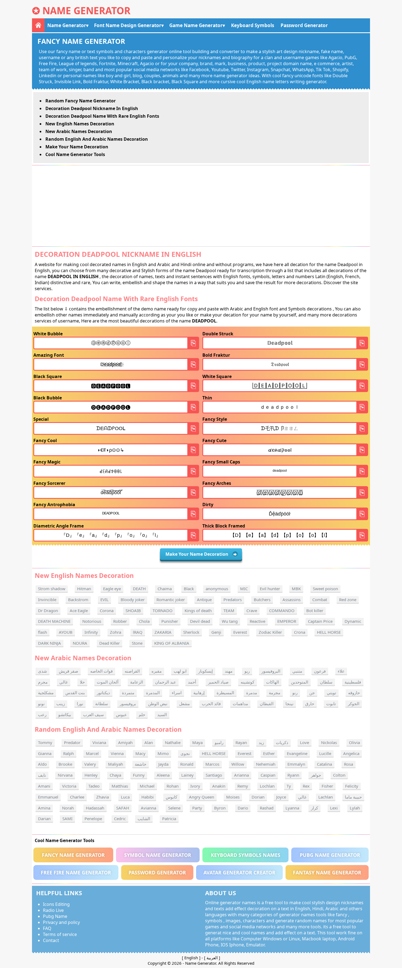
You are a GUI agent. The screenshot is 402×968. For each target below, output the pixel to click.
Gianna (44, 753)
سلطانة (101, 703)
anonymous (217, 588)
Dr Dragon (48, 610)
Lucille (325, 753)
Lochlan (267, 786)
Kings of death (198, 610)
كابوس (171, 797)
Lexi (334, 808)
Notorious (91, 621)
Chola (144, 621)
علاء (341, 671)
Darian (44, 818)
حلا (82, 682)
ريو (247, 671)
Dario (243, 808)
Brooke (65, 764)
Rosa (348, 764)
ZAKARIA (163, 632)
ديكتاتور (103, 692)
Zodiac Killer (270, 632)
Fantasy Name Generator (327, 872)
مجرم (43, 682)
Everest (240, 632)
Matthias (120, 786)
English (191, 957)
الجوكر (353, 703)
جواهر (316, 775)
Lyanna (292, 808)
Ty (289, 786)
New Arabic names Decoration (78, 131)
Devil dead (200, 621)
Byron (220, 808)
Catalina (324, 764)
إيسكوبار (205, 671)
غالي (63, 682)
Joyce (281, 797)
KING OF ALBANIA (171, 643)
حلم (142, 714)
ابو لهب (180, 671)
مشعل (184, 703)
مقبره (157, 671)
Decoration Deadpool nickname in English (91, 108)
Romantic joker (170, 599)
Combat (319, 599)
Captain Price (320, 621)
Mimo (163, 753)
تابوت (331, 703)
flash (42, 632)
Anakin (218, 786)
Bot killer (314, 610)
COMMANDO (282, 610)
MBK (296, 588)
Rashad (266, 808)
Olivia (354, 742)
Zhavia (102, 797)
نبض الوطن (157, 703)
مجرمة (274, 692)
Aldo (42, 764)
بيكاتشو (64, 714)
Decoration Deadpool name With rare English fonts (102, 116)
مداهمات (240, 703)
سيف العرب (93, 714)
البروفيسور (270, 671)
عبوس (121, 714)
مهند (228, 671)
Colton (339, 775)
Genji (216, 632)
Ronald (186, 764)
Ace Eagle (79, 610)
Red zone (347, 599)
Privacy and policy (61, 922)
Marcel (92, 753)
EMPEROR (286, 621)
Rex (306, 786)
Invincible (47, 599)
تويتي (331, 692)
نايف (42, 775)
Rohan (173, 786)
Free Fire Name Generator (76, 872)
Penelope (93, 818)
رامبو (219, 742)
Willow (237, 764)
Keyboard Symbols (252, 25)
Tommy (45, 742)
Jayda (163, 764)
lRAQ (137, 632)
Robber (120, 621)
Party (197, 808)
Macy (140, 753)
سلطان (326, 682)
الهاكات (272, 682)
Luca (125, 797)
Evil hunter (270, 588)
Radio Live (53, 910)
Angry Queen (201, 797)
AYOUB (65, 632)
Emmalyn (296, 764)
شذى (42, 671)
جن (312, 692)
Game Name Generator (196, 25)
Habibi (147, 797)
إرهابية (199, 692)
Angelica (351, 753)
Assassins (291, 599)
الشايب (144, 818)
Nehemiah (265, 764)
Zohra (115, 632)
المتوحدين (299, 682)
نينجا (289, 703)
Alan (148, 742)
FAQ (47, 928)
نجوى (185, 753)
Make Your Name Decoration (76, 147)
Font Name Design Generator (127, 25)
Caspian (268, 775)
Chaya (115, 775)
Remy (242, 786)
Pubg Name (55, 916)
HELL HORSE (329, 632)
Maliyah (115, 764)
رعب (42, 714)
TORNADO (163, 610)
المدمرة (153, 692)
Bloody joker (133, 599)
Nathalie (172, 742)
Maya (197, 742)
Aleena (163, 775)
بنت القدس (75, 692)
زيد (261, 742)
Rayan (241, 742)
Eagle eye (112, 588)
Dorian (258, 797)
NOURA (80, 643)
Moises (233, 797)
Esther (269, 753)
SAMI (67, 818)
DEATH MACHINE (54, 621)
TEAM (228, 610)
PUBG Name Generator (330, 855)
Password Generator (304, 25)
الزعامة (136, 682)
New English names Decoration (79, 124)
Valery (90, 764)
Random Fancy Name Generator (80, 101)
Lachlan (325, 797)
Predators (232, 599)
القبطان (266, 703)
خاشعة (140, 764)
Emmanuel (48, 797)
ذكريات (282, 742)
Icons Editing (56, 904)
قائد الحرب (211, 703)
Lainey (187, 775)
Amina (44, 808)
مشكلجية (46, 692)
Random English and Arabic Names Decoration (96, 139)
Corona (106, 610)
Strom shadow (51, 588)
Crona (299, 632)
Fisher (327, 786)
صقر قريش (68, 671)
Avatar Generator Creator (239, 872)
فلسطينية (353, 682)
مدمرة (251, 692)
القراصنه (132, 671)
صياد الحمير (218, 682)
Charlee (77, 797)
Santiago (214, 775)
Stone (137, 643)
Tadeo (94, 786)
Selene (174, 808)
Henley (91, 775)
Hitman (84, 588)
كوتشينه (247, 682)
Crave (251, 610)
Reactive (257, 621)
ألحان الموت (107, 682)
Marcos (212, 764)
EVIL (104, 599)
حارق (309, 703)
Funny (139, 775)
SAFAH (122, 808)
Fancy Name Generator (73, 855)
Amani (44, 786)
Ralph (68, 753)
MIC (244, 588)
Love (304, 742)
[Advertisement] (201, 206)
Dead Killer (109, 643)
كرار (314, 808)
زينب (60, 703)
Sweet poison (325, 588)
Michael (147, 786)
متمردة (128, 692)
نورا (80, 703)
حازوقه (354, 692)
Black (189, 588)
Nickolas (329, 742)
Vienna (117, 753)
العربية (212, 957)
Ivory (195, 786)
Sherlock (191, 632)
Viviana (99, 742)
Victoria (69, 786)
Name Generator (86, 10)
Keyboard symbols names (245, 855)
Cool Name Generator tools (75, 154)
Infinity (91, 632)
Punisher (169, 621)
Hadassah (95, 808)
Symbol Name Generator (157, 855)
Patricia (169, 818)
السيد (162, 714)
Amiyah (125, 742)
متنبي (297, 671)
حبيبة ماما (353, 797)
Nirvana (65, 775)
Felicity (351, 786)
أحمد (192, 682)
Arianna (241, 775)
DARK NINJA (49, 643)
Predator (72, 742)
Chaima (165, 588)
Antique (204, 599)
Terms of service (60, 934)
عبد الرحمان (165, 682)
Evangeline (297, 753)
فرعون (320, 671)
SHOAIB (133, 610)
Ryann (293, 775)
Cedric (120, 818)
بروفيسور (128, 703)
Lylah (355, 808)
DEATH (139, 588)
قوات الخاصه (101, 671)
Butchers (262, 599)
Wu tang (230, 621)
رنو (295, 692)
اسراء (177, 692)
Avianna (148, 808)
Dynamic (353, 621)
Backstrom (78, 599)
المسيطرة (225, 692)
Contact (51, 940)
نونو (41, 703)
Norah (68, 808)
